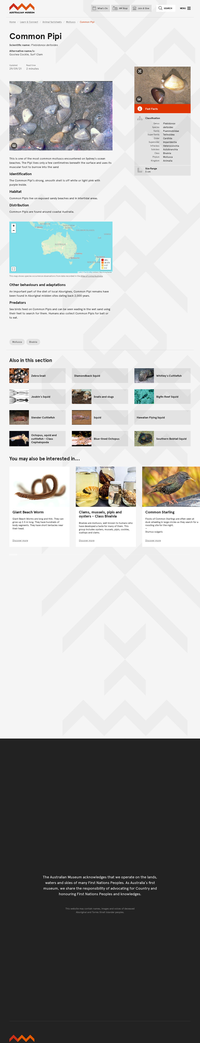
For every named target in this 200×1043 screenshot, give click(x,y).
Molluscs (70, 21)
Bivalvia (33, 341)
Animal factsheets (52, 21)
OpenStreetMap (88, 272)
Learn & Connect (29, 21)
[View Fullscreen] (13, 269)
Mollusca (17, 341)
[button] (13, 225)
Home (12, 21)
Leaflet (80, 272)
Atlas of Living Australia (92, 276)
